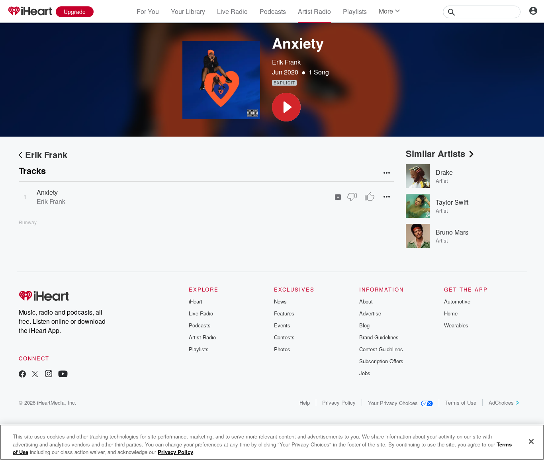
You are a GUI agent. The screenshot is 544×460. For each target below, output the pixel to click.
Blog (364, 325)
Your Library (188, 11)
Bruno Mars (452, 232)
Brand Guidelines (379, 337)
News (280, 301)
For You (148, 11)
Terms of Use (460, 402)
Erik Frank (286, 62)
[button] (286, 107)
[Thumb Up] (369, 197)
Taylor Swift (452, 202)
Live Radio (232, 11)
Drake (444, 172)
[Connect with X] (35, 374)
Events (282, 325)
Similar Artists (435, 153)
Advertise (370, 313)
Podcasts (273, 11)
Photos (282, 349)
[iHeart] (30, 12)
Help (304, 402)
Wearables (456, 325)
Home (451, 313)
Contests (284, 337)
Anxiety (47, 192)
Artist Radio (314, 11)
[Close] (531, 441)
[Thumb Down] (352, 197)
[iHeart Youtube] (63, 374)
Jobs (364, 373)
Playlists (355, 11)
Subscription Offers (381, 361)
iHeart (195, 301)
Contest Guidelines (381, 349)
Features (284, 313)
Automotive (457, 301)
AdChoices (501, 402)
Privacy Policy (339, 402)
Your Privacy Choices (393, 403)
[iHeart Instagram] (48, 374)
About (366, 301)
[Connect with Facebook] (22, 374)
